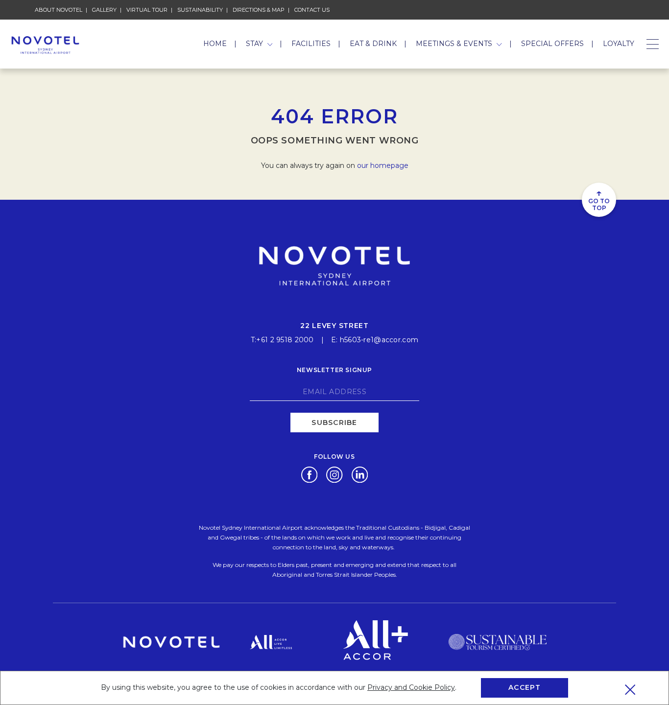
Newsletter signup (334, 370)
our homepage (382, 165)
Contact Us (312, 9)
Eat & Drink (373, 43)
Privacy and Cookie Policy (411, 687)
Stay (255, 43)
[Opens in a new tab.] (309, 474)
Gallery (104, 9)
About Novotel (58, 9)
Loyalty (618, 43)
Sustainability (200, 9)
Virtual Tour (146, 9)
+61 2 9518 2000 (284, 339)
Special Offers (552, 43)
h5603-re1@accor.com (379, 339)
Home (215, 43)
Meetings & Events (455, 43)
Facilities (311, 43)
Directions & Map (259, 9)
